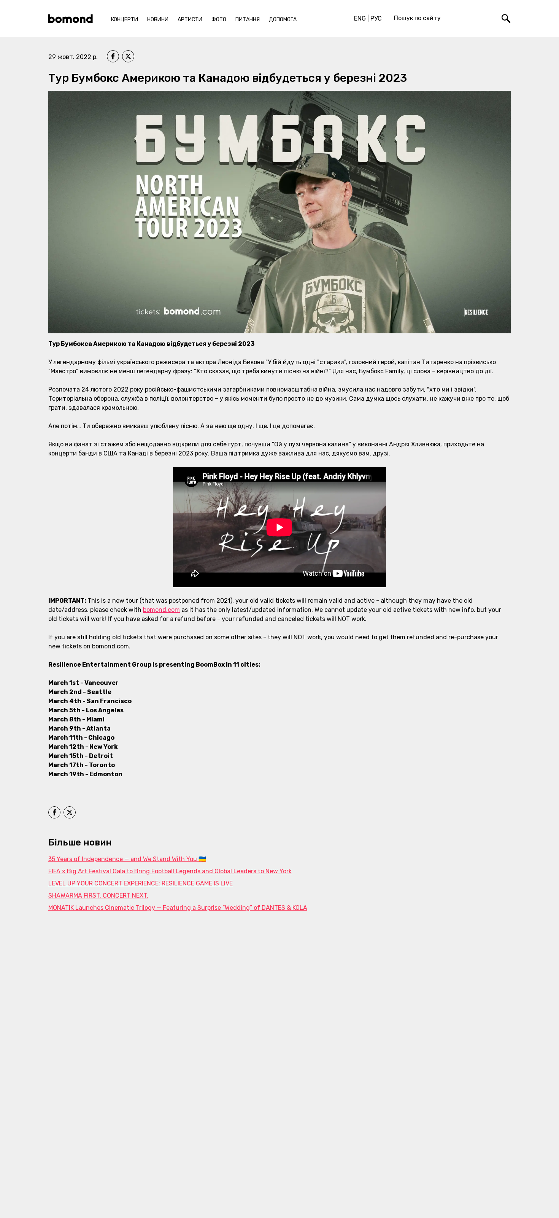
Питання (247, 19)
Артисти (190, 19)
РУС (376, 18)
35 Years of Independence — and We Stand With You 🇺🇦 (127, 859)
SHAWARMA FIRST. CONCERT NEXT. (98, 895)
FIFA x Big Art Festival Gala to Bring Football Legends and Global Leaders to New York (170, 871)
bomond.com (161, 609)
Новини (157, 19)
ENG (360, 18)
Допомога (283, 19)
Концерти (124, 19)
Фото (218, 19)
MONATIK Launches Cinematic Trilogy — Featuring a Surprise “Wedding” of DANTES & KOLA (177, 907)
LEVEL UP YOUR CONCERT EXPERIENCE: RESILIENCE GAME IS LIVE (140, 883)
